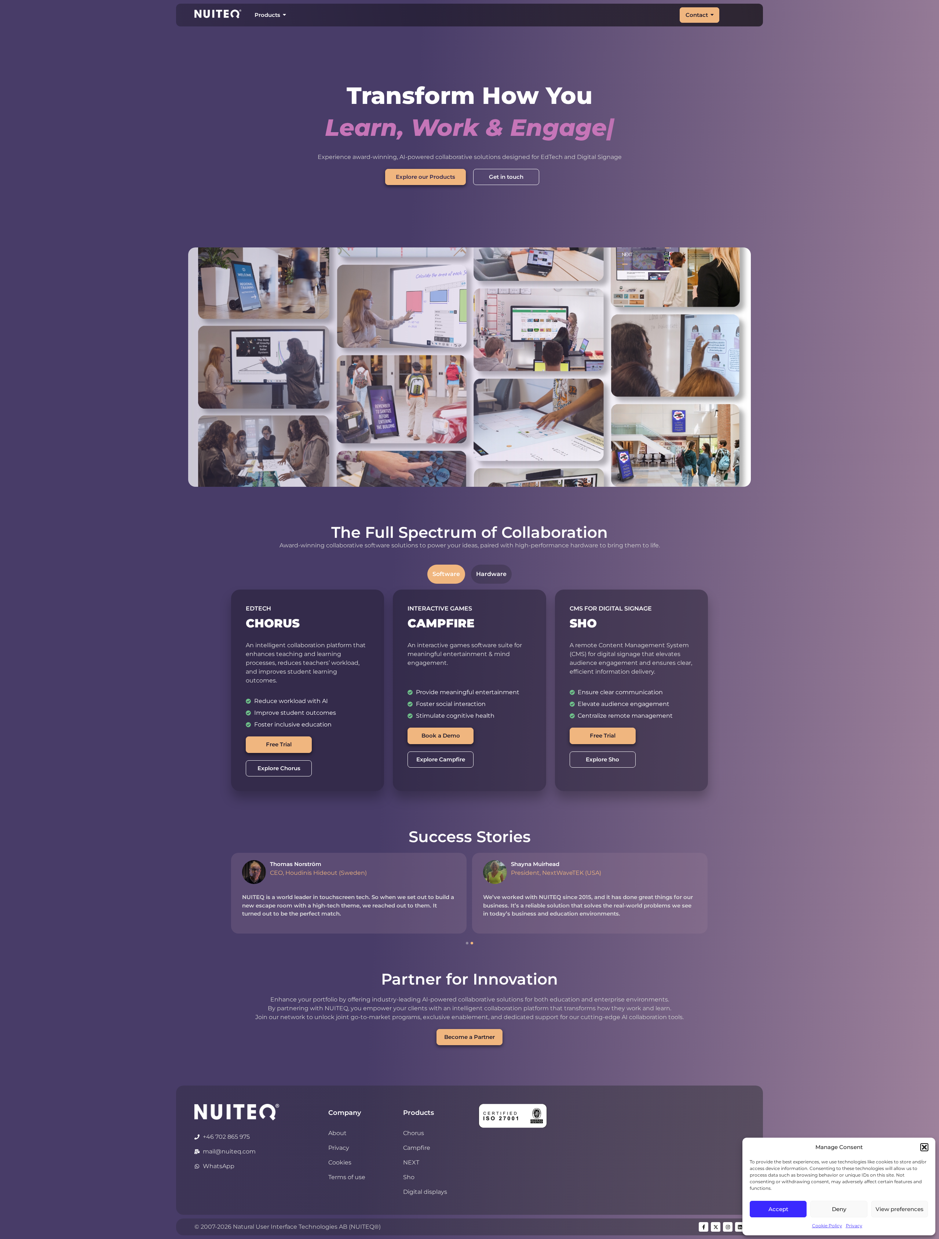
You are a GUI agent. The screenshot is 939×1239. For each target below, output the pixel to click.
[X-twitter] (715, 1227)
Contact (697, 14)
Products (267, 14)
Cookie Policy (827, 1225)
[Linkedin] (740, 1227)
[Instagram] (727, 1227)
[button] (924, 1147)
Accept (778, 1209)
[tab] (446, 574)
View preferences (900, 1209)
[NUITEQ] (236, 1112)
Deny (839, 1209)
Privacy (854, 1225)
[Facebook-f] (703, 1227)
